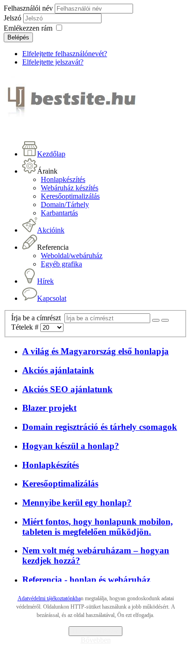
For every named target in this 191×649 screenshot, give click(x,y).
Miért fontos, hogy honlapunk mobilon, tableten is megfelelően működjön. (97, 527)
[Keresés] (155, 320)
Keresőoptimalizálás (70, 196)
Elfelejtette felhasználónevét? (64, 54)
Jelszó (13, 18)
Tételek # (25, 327)
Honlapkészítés (63, 179)
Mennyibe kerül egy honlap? (77, 502)
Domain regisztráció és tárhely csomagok (99, 427)
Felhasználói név (28, 8)
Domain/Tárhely (65, 204)
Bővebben (96, 640)
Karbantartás (59, 213)
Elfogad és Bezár (95, 631)
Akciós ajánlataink (58, 370)
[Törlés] (165, 320)
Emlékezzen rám (28, 28)
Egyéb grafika (61, 264)
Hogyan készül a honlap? (70, 446)
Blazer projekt (49, 408)
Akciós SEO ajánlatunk (67, 389)
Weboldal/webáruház (71, 256)
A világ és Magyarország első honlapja (95, 351)
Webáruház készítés (69, 188)
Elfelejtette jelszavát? (52, 62)
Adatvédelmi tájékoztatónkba (49, 598)
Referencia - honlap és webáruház (86, 579)
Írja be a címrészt (37, 318)
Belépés (18, 37)
